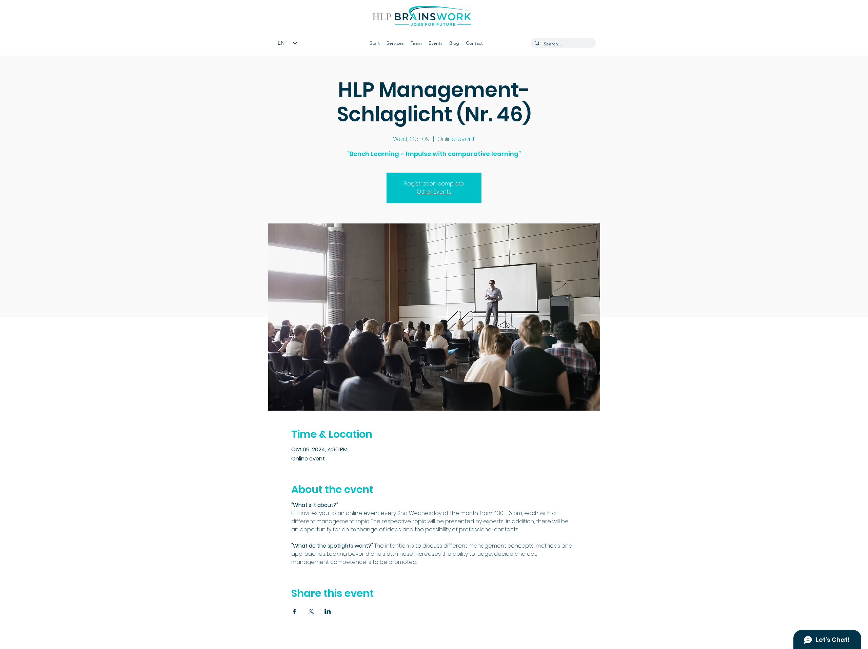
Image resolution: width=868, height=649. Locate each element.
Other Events (434, 192)
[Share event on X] (311, 611)
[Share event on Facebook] (294, 611)
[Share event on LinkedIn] (327, 611)
